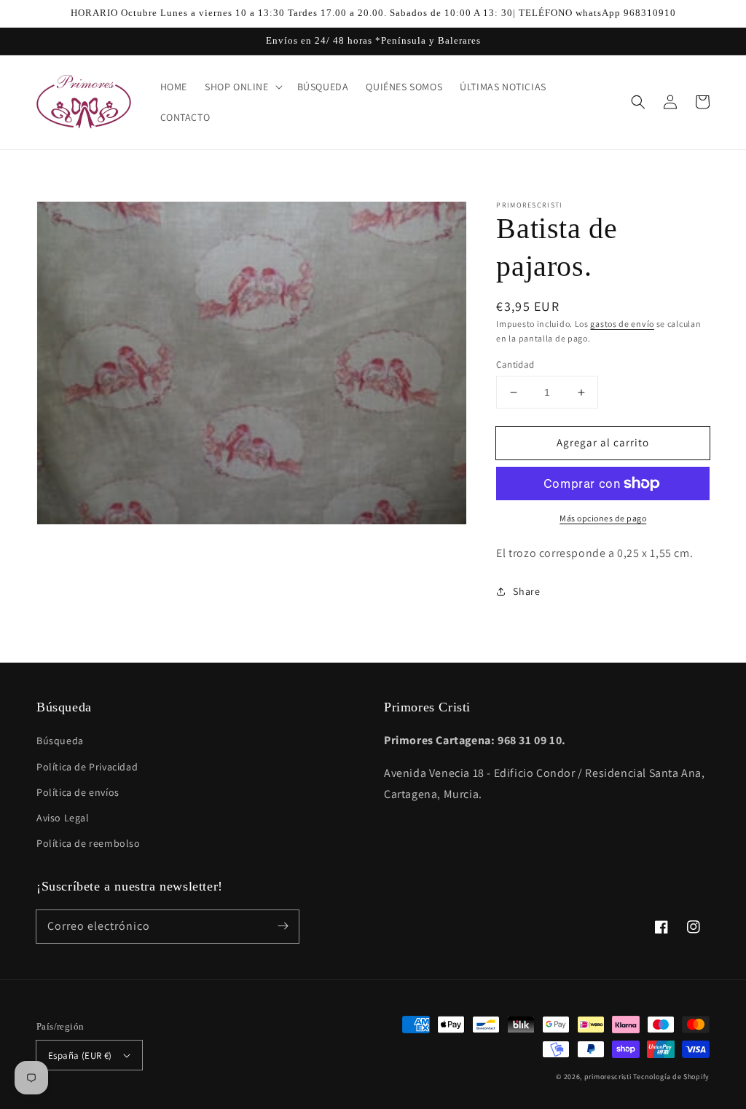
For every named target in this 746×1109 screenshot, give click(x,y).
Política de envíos (77, 792)
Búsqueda (60, 740)
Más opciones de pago (603, 518)
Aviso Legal (63, 817)
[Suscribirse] (283, 926)
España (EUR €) (80, 1055)
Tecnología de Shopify (671, 1076)
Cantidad (515, 364)
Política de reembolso (88, 843)
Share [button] (526, 591)
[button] (638, 102)
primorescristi (608, 1076)
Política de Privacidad (87, 766)
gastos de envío (622, 323)
